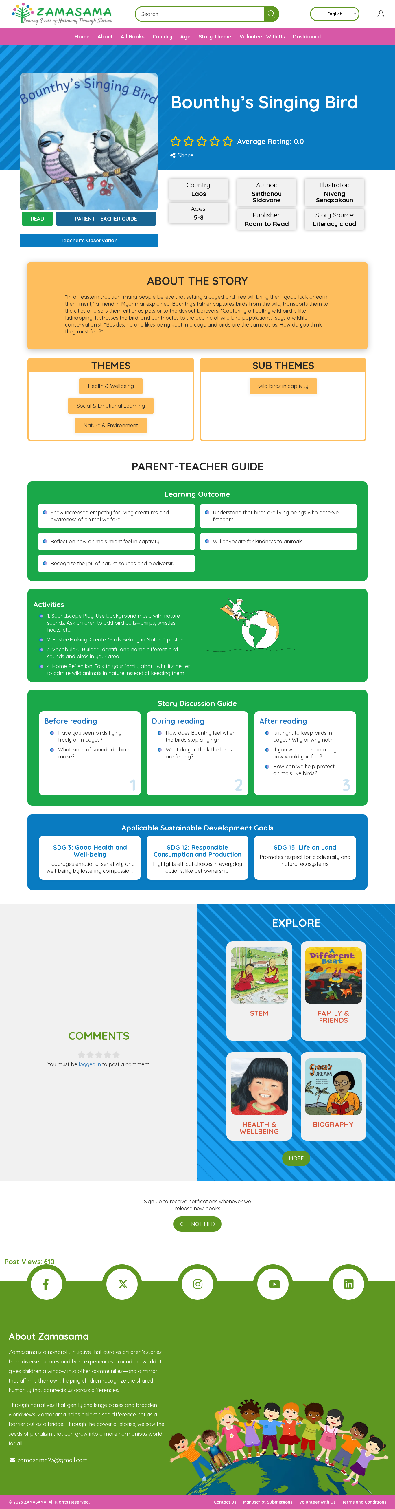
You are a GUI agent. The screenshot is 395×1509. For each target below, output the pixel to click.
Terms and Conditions (364, 1502)
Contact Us (225, 1502)
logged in (90, 1064)
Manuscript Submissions (267, 1502)
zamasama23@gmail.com (52, 1460)
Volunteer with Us (317, 1502)
